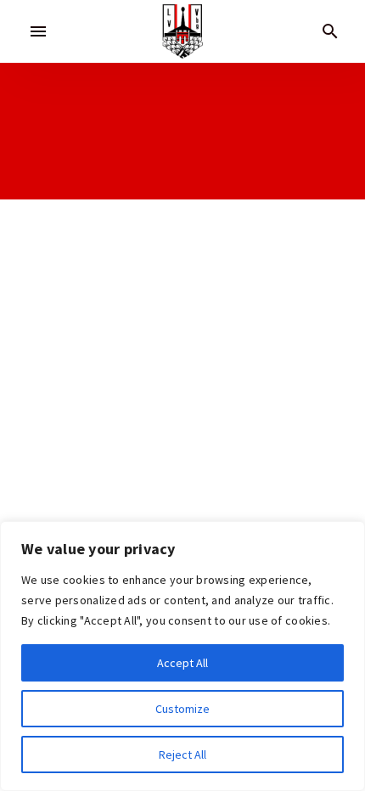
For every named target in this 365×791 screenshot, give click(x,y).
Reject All (182, 754)
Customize (182, 708)
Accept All (182, 662)
